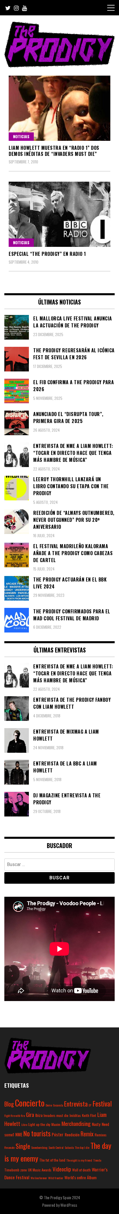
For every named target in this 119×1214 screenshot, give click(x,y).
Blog (9, 1104)
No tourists (37, 1133)
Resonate (9, 1147)
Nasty (96, 1124)
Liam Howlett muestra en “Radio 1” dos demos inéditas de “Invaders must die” (54, 150)
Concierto (29, 1102)
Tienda (97, 1160)
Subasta (69, 1147)
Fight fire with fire (14, 1115)
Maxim (55, 1124)
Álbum (91, 1177)
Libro (24, 1124)
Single (23, 1146)
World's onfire (75, 1177)
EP (90, 1105)
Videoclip (62, 1169)
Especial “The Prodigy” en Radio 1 (47, 253)
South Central (56, 1147)
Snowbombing (39, 1147)
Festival (102, 1103)
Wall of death (81, 1170)
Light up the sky (39, 1124)
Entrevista (76, 1103)
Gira (30, 1114)
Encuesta (58, 1105)
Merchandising (76, 1123)
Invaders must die (56, 1115)
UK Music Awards (39, 1170)
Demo (49, 1105)
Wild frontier (55, 1177)
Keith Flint (89, 1115)
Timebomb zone (15, 1170)
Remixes (101, 1135)
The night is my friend (79, 1160)
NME (18, 1134)
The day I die (82, 1147)
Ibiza (38, 1115)
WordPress (68, 1205)
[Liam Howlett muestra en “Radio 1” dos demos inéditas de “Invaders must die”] (59, 108)
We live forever (39, 1177)
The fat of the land (52, 1160)
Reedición (72, 1134)
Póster (58, 1134)
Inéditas (75, 1115)
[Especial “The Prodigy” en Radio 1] (59, 214)
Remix (87, 1134)
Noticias (21, 136)
